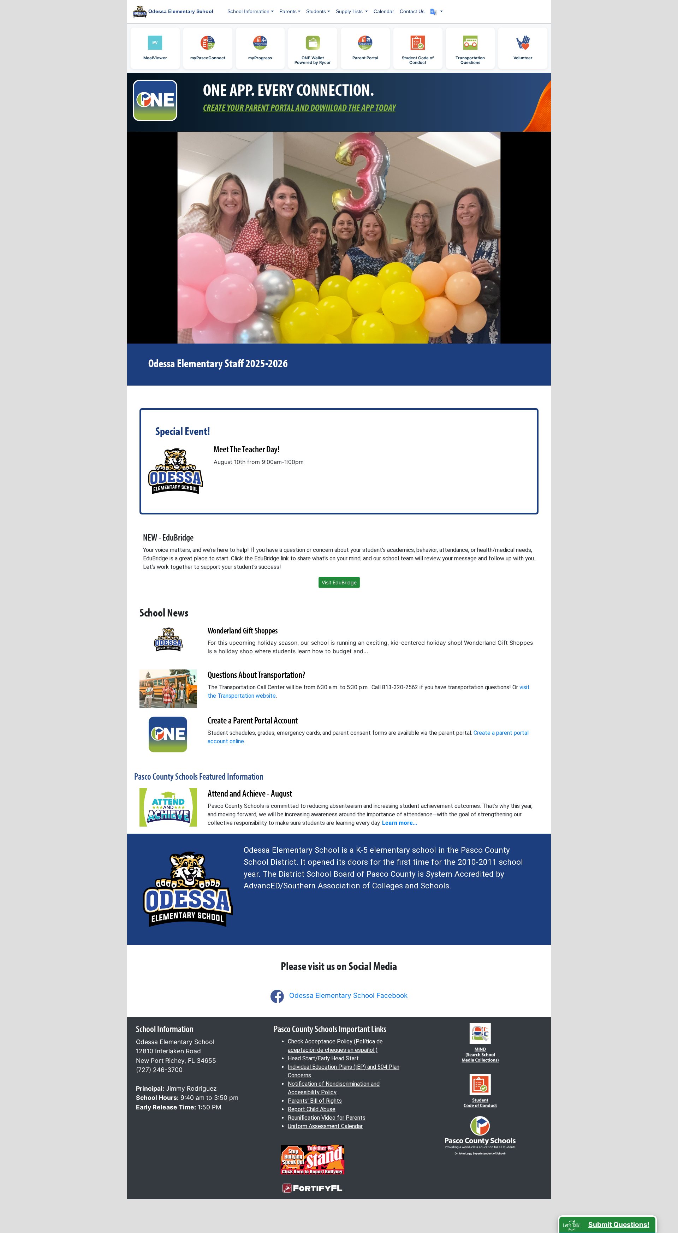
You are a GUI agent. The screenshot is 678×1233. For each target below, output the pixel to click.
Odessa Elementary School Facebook (348, 995)
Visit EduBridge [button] (339, 582)
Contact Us (412, 11)
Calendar (384, 11)
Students (316, 11)
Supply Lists (350, 11)
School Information (248, 11)
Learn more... (399, 823)
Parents (288, 11)
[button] (436, 11)
